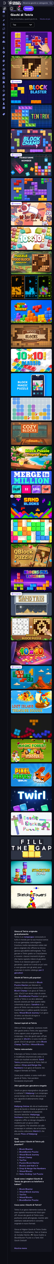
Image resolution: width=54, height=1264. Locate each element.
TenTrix (25, 1044)
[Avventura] (3, 52)
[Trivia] (3, 108)
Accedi (28, 8)
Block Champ (20, 990)
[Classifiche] (3, 41)
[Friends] (4, 8)
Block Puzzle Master (28, 984)
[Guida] (3, 69)
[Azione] (3, 56)
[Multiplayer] (3, 37)
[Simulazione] (3, 86)
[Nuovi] (3, 20)
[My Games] (11, 8)
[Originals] (3, 33)
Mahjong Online (21, 1106)
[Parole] (3, 78)
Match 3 (37, 1131)
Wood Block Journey (29, 1012)
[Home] (3, 12)
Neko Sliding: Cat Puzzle (31, 1174)
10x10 (26, 1039)
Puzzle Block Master (29, 1163)
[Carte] (3, 61)
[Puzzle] (3, 82)
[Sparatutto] (3, 91)
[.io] (3, 73)
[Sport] (3, 95)
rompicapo (29, 937)
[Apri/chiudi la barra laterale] (5, 3)
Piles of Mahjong (29, 1134)
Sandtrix (35, 1004)
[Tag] (3, 114)
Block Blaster (26, 1149)
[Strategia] (3, 99)
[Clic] (3, 65)
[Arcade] (3, 48)
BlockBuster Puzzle (28, 996)
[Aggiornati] (3, 29)
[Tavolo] (3, 103)
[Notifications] (18, 8)
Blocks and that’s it (28, 1165)
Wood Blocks (37, 1044)
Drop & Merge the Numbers (32, 1168)
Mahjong (30, 1093)
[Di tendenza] (3, 24)
